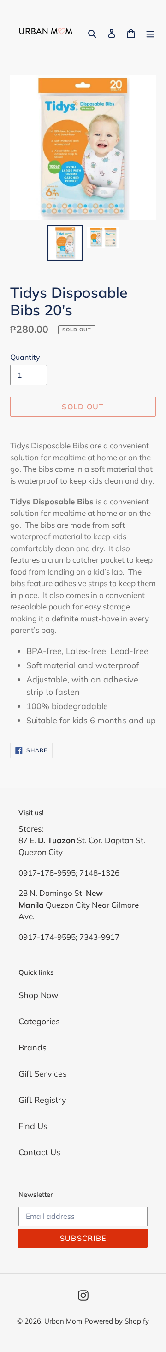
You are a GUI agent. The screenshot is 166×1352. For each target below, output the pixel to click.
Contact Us (39, 1152)
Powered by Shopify (116, 1321)
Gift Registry (42, 1100)
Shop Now (38, 995)
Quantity (25, 357)
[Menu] (150, 32)
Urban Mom (63, 1321)
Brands (32, 1047)
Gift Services (42, 1073)
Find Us (32, 1126)
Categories (39, 1021)
